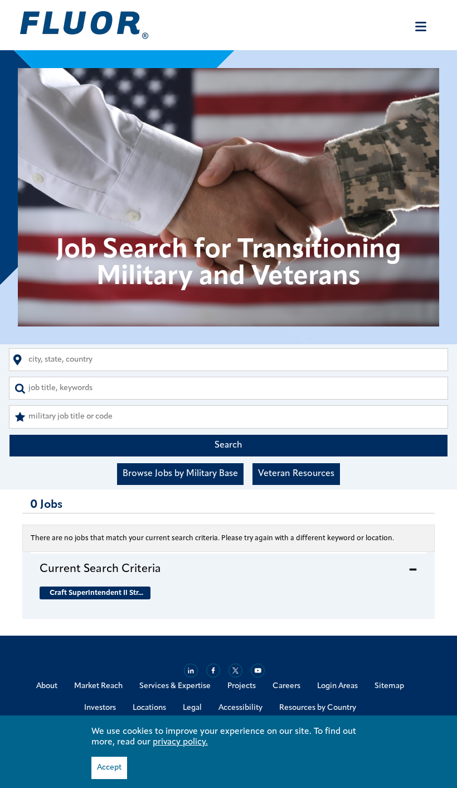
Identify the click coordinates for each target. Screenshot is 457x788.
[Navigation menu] (420, 26)
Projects (241, 686)
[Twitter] (235, 671)
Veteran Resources (296, 473)
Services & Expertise (175, 686)
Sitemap (389, 686)
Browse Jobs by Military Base (180, 473)
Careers (286, 686)
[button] (228, 568)
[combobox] (228, 359)
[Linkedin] (191, 671)
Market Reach (98, 686)
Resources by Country (317, 708)
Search (228, 445)
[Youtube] (258, 671)
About (46, 686)
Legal (192, 708)
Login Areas (337, 686)
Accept (109, 767)
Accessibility (240, 708)
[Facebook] (213, 671)
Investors (100, 708)
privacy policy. (180, 742)
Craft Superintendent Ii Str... (96, 593)
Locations (149, 708)
